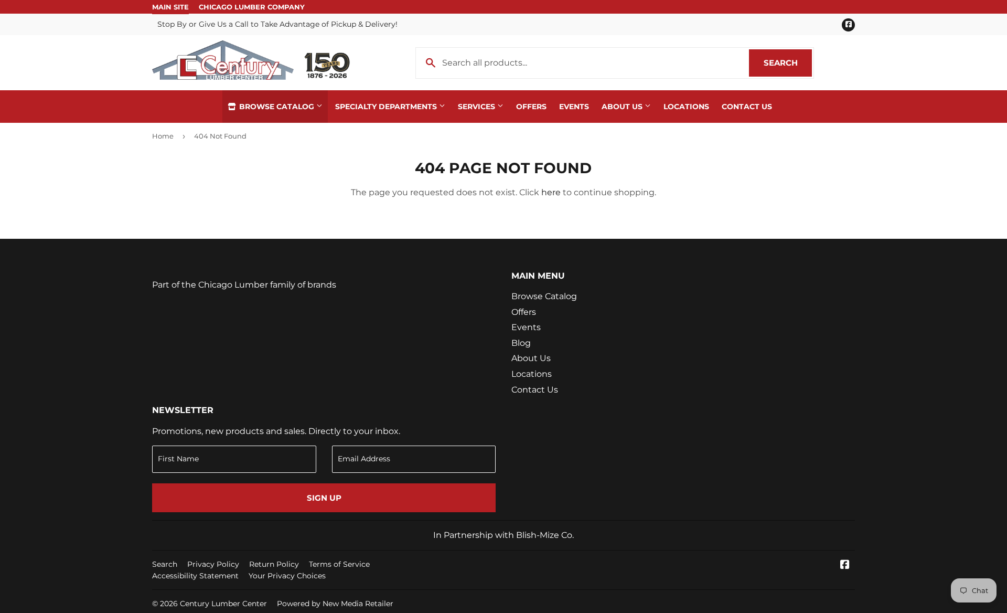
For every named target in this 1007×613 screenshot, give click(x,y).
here (551, 192)
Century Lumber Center (223, 603)
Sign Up (324, 498)
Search (788, 63)
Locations (686, 106)
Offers (531, 106)
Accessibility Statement (195, 576)
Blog (521, 343)
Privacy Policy (213, 564)
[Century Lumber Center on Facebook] (845, 565)
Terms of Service (339, 564)
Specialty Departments (387, 106)
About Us (623, 106)
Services (477, 106)
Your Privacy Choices (287, 576)
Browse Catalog (276, 106)
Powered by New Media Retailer (335, 603)
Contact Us (747, 106)
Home (163, 136)
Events (574, 106)
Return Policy (274, 564)
